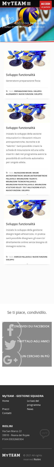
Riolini (37, 459)
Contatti (6, 413)
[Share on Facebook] (27, 329)
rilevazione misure (23, 173)
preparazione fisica (23, 91)
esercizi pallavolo (23, 257)
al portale (45, 5)
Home (5, 400)
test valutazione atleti (34, 187)
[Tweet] (27, 344)
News (30, 409)
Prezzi (5, 409)
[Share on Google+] (27, 359)
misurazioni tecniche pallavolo (21, 181)
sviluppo (38, 94)
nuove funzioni (26, 94)
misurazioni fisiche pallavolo (20, 184)
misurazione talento (27, 179)
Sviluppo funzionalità (20, 75)
